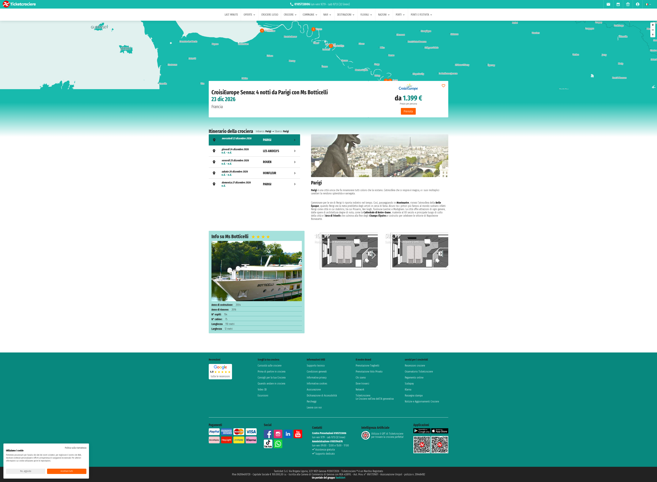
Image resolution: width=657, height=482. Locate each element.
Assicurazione (314, 389)
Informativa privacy (316, 377)
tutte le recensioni (220, 376)
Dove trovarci (362, 383)
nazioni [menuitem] (382, 14)
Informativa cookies (317, 383)
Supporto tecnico (316, 365)
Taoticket (340, 477)
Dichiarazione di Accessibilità (322, 395)
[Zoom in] (652, 24)
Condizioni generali (317, 371)
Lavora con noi (314, 407)
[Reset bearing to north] (652, 34)
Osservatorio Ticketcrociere (419, 371)
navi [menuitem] (325, 14)
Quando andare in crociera (271, 383)
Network (360, 389)
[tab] (254, 139)
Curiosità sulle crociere (269, 365)
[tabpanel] (379, 177)
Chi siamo (361, 377)
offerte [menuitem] (248, 14)
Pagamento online (414, 377)
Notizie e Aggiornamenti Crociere (422, 401)
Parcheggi (312, 401)
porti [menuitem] (399, 14)
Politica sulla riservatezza (75, 447)
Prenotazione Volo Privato (369, 371)
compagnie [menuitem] (308, 14)
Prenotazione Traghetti (367, 365)
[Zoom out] (652, 29)
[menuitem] (608, 4)
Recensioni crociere (415, 365)
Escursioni (263, 395)
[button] (373, 255)
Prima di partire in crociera (271, 371)
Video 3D (262, 389)
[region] (328, 55)
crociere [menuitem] (289, 14)
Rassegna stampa (414, 395)
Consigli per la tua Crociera (272, 377)
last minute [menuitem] (231, 14)
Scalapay (409, 383)
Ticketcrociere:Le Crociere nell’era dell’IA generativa (375, 397)
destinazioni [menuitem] (344, 14)
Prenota (408, 111)
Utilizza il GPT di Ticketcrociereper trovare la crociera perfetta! (387, 435)
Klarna (408, 389)
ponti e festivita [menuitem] (420, 14)
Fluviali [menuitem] (364, 14)
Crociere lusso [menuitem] (269, 14)
